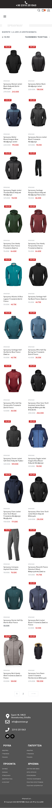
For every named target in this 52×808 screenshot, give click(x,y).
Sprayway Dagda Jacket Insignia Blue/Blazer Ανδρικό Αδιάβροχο (37, 460)
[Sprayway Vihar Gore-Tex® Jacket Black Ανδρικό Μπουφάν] (38, 489)
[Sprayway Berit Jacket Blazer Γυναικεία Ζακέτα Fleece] (38, 598)
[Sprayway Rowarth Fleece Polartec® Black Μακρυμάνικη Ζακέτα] (38, 545)
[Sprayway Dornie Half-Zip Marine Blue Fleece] (13, 598)
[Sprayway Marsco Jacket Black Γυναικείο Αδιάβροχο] (38, 115)
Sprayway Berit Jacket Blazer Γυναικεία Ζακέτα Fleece (38, 622)
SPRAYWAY (6, 81)
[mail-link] (7, 722)
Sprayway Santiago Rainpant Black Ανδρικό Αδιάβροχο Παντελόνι (37, 192)
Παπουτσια (35, 745)
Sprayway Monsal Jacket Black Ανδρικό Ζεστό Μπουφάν (12, 86)
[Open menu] (4, 16)
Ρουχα (7, 745)
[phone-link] (26, 2)
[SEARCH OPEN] (38, 10)
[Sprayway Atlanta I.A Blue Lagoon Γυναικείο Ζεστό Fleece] (13, 274)
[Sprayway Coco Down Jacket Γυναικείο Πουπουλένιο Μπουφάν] (38, 651)
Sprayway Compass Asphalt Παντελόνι (10, 568)
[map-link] (7, 716)
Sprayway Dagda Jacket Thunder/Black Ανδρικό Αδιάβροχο (12, 192)
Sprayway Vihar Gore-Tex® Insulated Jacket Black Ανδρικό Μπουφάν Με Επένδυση (38, 406)
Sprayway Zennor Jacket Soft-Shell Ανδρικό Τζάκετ (13, 459)
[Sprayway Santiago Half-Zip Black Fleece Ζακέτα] (38, 274)
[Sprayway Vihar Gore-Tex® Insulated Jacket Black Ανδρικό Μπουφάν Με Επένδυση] (38, 381)
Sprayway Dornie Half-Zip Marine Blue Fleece (13, 621)
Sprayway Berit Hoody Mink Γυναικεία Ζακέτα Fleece (12, 675)
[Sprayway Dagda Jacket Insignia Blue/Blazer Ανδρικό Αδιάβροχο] (38, 436)
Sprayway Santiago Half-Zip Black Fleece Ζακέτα (37, 298)
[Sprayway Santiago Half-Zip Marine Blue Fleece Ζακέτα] (13, 327)
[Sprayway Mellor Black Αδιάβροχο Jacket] (38, 62)
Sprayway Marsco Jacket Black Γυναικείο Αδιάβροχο (37, 139)
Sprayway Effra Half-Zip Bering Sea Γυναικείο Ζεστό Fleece (37, 352)
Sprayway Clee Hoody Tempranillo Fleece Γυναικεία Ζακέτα (36, 246)
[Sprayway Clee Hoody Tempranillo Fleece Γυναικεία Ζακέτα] (38, 221)
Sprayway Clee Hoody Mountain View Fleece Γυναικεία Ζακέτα (11, 246)
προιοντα (9, 763)
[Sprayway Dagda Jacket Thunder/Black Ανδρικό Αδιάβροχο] (13, 168)
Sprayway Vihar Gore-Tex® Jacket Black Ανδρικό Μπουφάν (38, 514)
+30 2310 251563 (26, 5)
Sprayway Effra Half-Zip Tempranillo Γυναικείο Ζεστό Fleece (12, 405)
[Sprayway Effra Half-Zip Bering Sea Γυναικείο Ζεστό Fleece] (38, 327)
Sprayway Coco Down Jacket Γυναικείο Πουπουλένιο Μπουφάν (37, 675)
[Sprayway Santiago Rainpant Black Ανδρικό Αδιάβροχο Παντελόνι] (38, 168)
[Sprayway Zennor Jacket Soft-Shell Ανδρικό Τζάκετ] (13, 436)
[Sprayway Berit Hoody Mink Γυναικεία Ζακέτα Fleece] (14, 651)
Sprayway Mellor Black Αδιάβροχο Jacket (36, 85)
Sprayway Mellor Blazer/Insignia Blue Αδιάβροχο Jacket (10, 139)
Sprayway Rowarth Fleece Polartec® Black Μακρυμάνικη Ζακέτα (38, 569)
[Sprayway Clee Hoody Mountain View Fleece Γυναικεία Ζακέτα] (13, 221)
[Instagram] (12, 736)
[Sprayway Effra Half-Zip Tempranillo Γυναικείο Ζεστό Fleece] (13, 381)
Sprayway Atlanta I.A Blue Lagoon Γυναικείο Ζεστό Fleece (13, 299)
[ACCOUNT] (48, 10)
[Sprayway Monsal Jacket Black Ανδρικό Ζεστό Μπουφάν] (13, 62)
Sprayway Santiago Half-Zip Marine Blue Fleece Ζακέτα (12, 352)
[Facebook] (7, 736)
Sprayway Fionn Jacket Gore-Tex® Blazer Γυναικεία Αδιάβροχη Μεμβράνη (12, 515)
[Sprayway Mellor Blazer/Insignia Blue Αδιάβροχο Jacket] (13, 115)
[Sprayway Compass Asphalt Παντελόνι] (13, 544)
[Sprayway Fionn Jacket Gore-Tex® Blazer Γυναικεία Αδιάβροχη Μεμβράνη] (13, 489)
